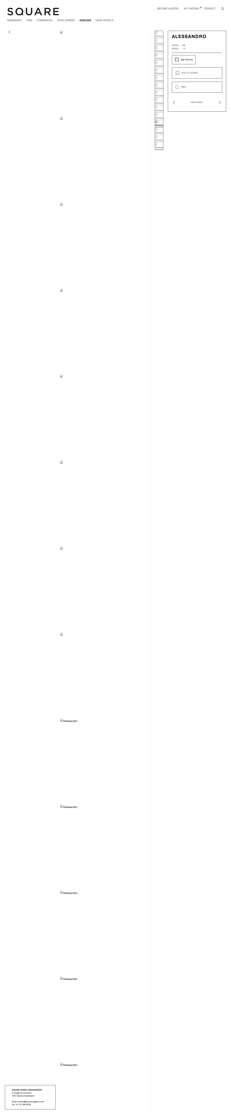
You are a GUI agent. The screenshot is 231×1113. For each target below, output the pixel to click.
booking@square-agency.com (31, 1102)
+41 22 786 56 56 (23, 1104)
